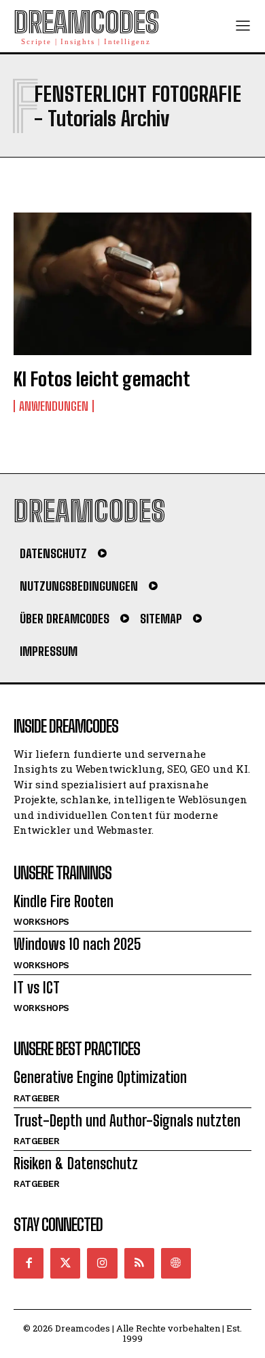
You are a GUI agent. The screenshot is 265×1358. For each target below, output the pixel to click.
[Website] (176, 1263)
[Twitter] (65, 1263)
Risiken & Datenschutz (76, 1163)
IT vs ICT (37, 987)
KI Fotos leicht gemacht (102, 378)
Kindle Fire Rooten (63, 901)
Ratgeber (36, 1098)
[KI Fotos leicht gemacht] (132, 284)
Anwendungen (53, 406)
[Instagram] (102, 1263)
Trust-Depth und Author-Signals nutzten (127, 1121)
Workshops (41, 922)
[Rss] (139, 1263)
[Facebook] (28, 1263)
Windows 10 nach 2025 (77, 944)
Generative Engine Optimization (100, 1077)
